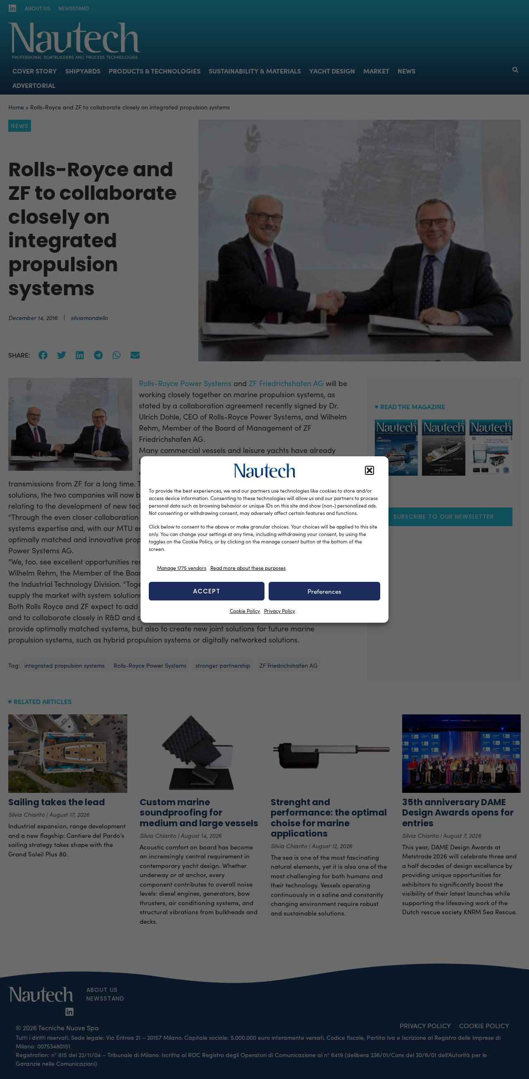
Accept (206, 591)
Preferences (324, 591)
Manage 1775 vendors (181, 567)
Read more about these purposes (248, 567)
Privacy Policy (279, 610)
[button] (369, 471)
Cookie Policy (245, 610)
